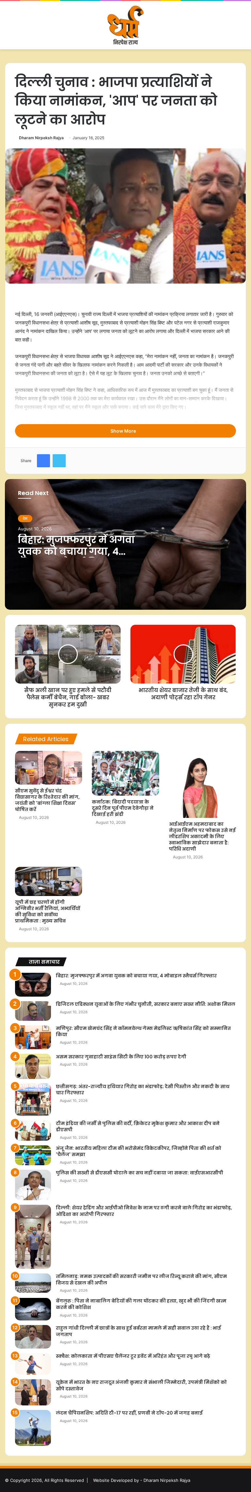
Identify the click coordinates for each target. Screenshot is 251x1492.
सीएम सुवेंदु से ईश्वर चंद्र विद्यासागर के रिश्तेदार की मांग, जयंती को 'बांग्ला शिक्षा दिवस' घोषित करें (47, 800)
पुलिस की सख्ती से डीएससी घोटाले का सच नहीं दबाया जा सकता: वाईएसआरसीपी (139, 1172)
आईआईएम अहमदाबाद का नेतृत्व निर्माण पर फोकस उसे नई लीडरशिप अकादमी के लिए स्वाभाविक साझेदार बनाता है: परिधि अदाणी (202, 836)
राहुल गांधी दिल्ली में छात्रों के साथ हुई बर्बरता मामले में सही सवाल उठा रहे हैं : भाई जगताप (138, 1331)
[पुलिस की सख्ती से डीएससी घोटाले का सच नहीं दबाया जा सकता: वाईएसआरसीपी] (33, 1185)
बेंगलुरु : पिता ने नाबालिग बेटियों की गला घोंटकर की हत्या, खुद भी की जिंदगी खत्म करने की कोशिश (141, 1304)
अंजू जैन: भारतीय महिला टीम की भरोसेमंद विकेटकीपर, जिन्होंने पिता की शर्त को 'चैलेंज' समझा (138, 1151)
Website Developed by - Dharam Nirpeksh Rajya (141, 1480)
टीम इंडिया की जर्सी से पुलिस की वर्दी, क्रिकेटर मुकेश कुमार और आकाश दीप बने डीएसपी (138, 1126)
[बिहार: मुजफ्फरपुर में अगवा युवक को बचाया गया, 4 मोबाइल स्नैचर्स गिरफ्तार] (33, 985)
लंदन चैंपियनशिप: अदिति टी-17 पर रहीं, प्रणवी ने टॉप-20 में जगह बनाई (129, 1413)
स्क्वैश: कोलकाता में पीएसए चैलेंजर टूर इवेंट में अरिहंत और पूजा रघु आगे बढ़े (133, 1356)
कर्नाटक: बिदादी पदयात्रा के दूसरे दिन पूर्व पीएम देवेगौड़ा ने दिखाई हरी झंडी (123, 808)
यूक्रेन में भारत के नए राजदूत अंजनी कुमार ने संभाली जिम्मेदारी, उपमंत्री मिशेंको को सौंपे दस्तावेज (141, 1385)
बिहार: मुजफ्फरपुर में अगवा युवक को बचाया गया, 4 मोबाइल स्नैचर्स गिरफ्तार (76, 551)
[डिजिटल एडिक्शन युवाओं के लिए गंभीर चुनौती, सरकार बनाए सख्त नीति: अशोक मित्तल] (33, 1010)
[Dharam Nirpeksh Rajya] (125, 25)
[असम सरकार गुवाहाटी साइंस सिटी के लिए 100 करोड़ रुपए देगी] (33, 1066)
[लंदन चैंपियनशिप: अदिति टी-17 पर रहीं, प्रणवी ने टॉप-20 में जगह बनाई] (33, 1428)
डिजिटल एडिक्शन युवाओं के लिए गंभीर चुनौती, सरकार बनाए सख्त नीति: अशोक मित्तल (145, 1004)
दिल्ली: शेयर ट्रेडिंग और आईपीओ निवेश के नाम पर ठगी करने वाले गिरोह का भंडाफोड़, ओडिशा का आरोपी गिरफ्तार (144, 1211)
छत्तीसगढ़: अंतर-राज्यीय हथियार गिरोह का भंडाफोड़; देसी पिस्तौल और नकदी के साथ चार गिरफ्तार (142, 1089)
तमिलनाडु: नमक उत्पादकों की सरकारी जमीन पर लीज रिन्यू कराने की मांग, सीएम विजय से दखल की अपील (141, 1279)
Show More (123, 431)
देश (25, 518)
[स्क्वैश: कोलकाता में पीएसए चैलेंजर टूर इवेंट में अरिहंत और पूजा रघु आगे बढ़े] (33, 1364)
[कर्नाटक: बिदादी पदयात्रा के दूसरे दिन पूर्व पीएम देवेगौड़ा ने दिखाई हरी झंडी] (125, 773)
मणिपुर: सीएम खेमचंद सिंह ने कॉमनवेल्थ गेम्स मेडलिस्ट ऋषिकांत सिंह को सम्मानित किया (143, 1031)
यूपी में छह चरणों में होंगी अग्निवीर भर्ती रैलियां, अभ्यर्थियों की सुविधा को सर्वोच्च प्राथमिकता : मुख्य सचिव (47, 911)
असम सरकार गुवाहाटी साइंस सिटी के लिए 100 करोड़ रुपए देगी (121, 1056)
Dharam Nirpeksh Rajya (41, 137)
